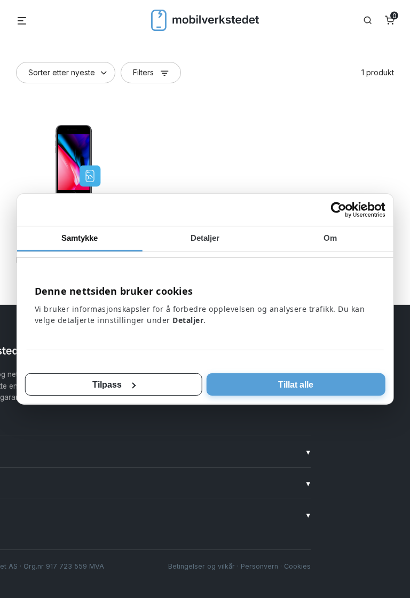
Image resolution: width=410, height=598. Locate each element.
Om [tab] (330, 237)
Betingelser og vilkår (201, 566)
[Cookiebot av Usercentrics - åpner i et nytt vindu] (338, 210)
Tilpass (107, 384)
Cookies (297, 566)
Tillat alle (295, 384)
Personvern (259, 566)
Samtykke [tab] (79, 237)
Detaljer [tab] (205, 237)
